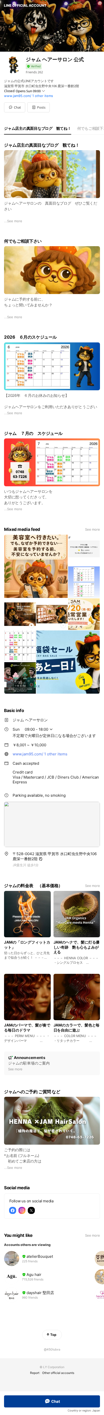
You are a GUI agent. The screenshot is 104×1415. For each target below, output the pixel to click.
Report (34, 1373)
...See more (13, 221)
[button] (38, 107)
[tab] (37, 128)
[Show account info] (33, 66)
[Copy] (41, 858)
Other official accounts (58, 1373)
